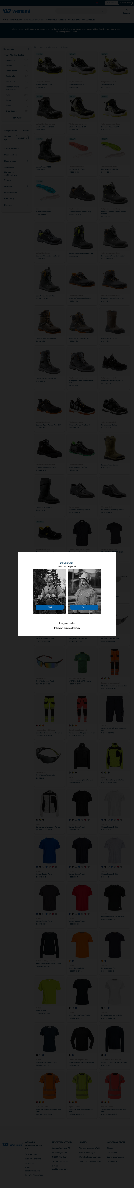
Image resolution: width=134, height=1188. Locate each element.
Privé (50, 607)
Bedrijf (84, 607)
